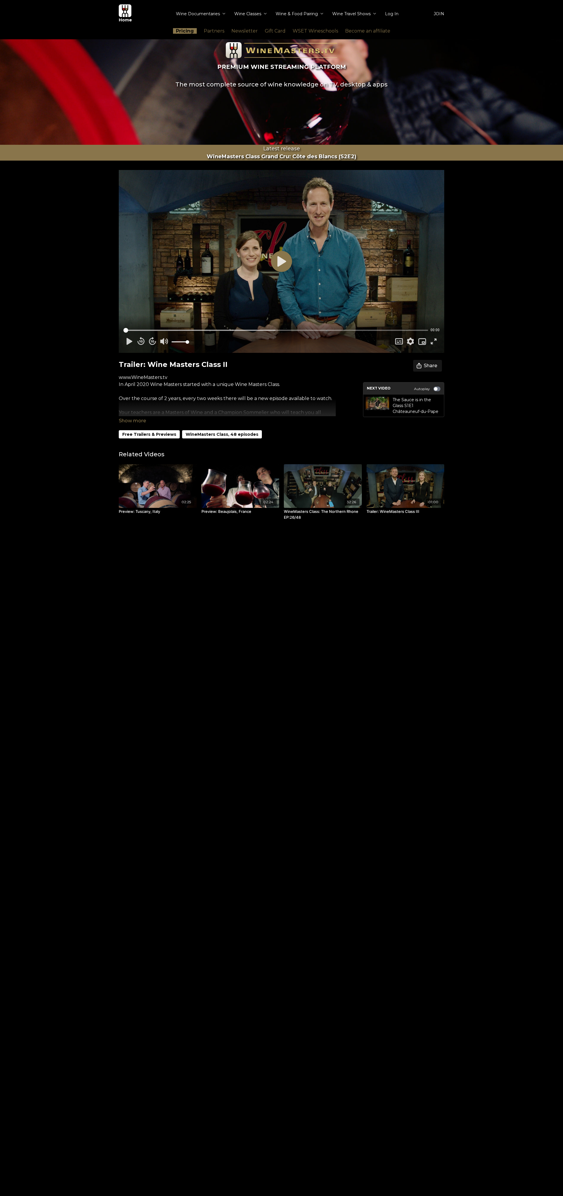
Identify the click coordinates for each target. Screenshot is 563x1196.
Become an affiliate (367, 31)
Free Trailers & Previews (149, 434)
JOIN (439, 13)
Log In (391, 13)
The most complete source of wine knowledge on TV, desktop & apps (281, 84)
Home (125, 20)
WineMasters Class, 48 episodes (222, 434)
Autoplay (422, 389)
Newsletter (244, 31)
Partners (214, 31)
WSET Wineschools (315, 31)
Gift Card (275, 31)
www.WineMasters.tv (143, 377)
